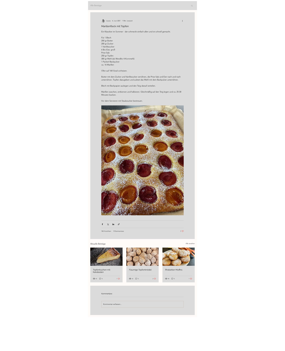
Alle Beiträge (96, 5)
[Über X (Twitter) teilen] (108, 224)
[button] (192, 5)
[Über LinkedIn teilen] (113, 224)
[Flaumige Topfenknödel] (142, 257)
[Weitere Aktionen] (182, 20)
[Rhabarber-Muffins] (178, 257)
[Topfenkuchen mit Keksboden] (106, 257)
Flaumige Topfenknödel (140, 270)
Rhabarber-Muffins (173, 270)
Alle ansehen (190, 243)
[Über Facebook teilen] (102, 224)
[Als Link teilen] (119, 224)
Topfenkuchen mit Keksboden (101, 271)
